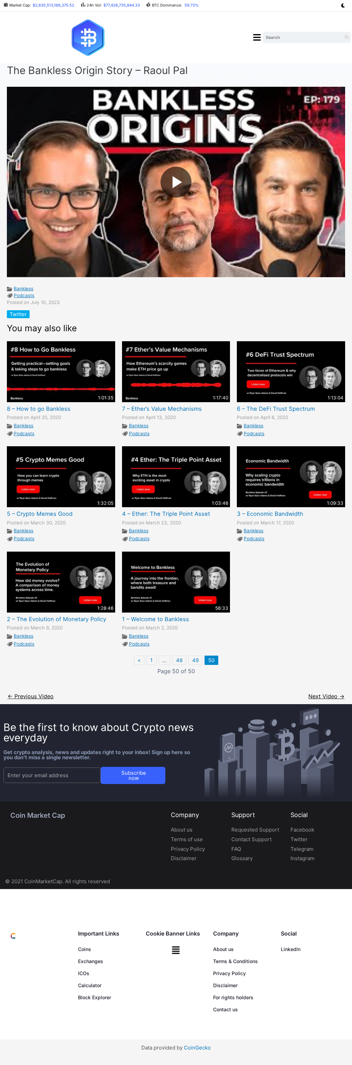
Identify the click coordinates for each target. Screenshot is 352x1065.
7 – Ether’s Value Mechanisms (162, 408)
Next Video (326, 696)
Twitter (18, 314)
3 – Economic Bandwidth (270, 513)
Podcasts (24, 295)
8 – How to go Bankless (38, 408)
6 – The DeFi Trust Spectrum (276, 408)
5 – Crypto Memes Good (40, 513)
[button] (257, 37)
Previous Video (31, 696)
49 (195, 660)
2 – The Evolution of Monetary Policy (56, 619)
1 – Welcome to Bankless (155, 619)
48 (179, 660)
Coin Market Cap (37, 815)
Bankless (23, 288)
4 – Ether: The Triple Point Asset (166, 513)
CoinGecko (197, 1047)
